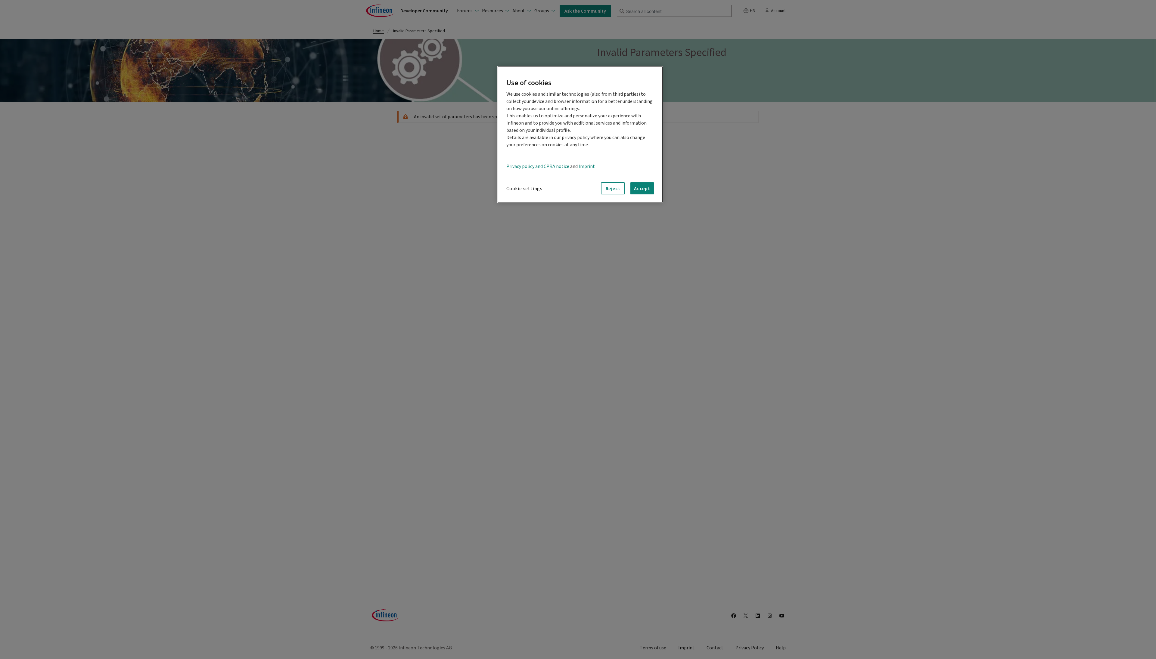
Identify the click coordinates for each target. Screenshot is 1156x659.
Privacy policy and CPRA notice (537, 166)
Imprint (587, 166)
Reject (613, 188)
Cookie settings (524, 188)
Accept (642, 188)
